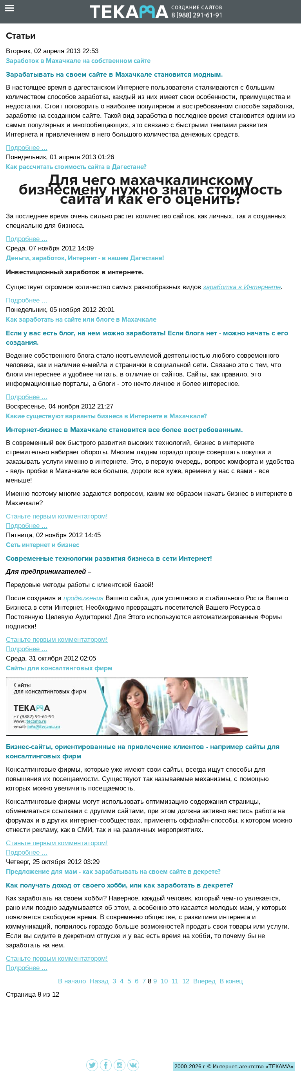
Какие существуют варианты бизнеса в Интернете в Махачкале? (106, 416)
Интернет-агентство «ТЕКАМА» (253, 1066)
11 (175, 981)
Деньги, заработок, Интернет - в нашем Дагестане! (85, 258)
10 (164, 981)
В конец (231, 981)
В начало (72, 981)
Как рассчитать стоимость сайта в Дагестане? (76, 167)
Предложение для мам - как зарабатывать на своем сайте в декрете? (113, 872)
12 (185, 981)
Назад (99, 981)
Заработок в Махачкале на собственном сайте (78, 61)
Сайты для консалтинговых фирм (59, 668)
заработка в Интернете (242, 287)
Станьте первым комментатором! (57, 516)
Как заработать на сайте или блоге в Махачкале (81, 319)
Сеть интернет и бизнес (42, 545)
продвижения (83, 598)
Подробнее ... (26, 147)
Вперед (204, 981)
